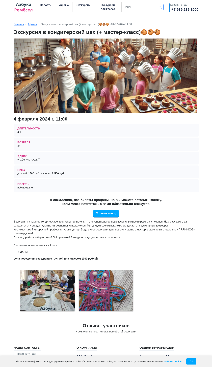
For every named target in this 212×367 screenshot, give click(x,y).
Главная (19, 24)
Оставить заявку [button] (106, 213)
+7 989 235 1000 (184, 9)
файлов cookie (173, 361)
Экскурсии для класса (108, 7)
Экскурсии (83, 5)
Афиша (64, 5)
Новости (45, 5)
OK (191, 361)
